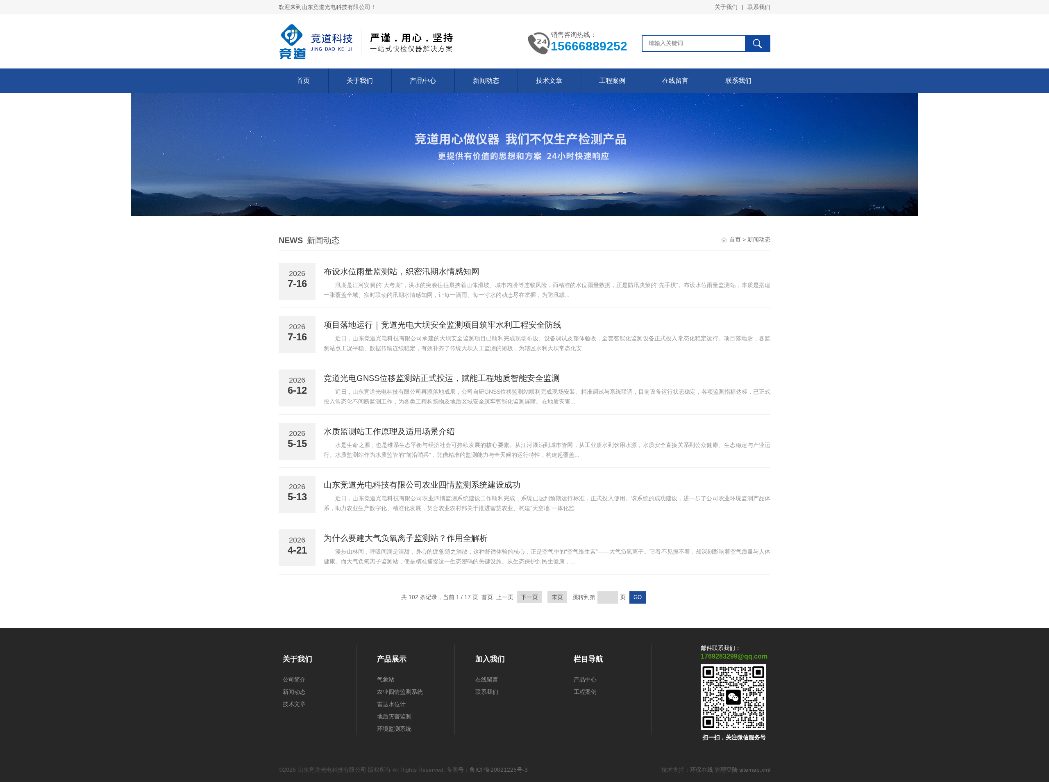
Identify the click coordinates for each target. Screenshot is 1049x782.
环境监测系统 (394, 728)
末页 (557, 597)
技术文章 (549, 80)
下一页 (529, 597)
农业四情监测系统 (400, 692)
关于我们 (726, 7)
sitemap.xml (754, 769)
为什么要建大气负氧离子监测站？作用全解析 (406, 538)
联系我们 (758, 7)
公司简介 (294, 679)
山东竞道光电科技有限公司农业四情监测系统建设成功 (422, 484)
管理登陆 (726, 769)
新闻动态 (486, 80)
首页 (303, 80)
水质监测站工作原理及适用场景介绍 (389, 431)
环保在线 (701, 769)
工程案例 (612, 80)
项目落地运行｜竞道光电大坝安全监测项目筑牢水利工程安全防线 (442, 324)
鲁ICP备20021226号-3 (499, 769)
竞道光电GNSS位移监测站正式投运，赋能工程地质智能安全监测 (442, 378)
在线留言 (675, 80)
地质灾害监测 (394, 716)
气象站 (385, 679)
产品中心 (423, 80)
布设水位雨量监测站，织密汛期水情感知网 (401, 271)
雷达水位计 (391, 704)
